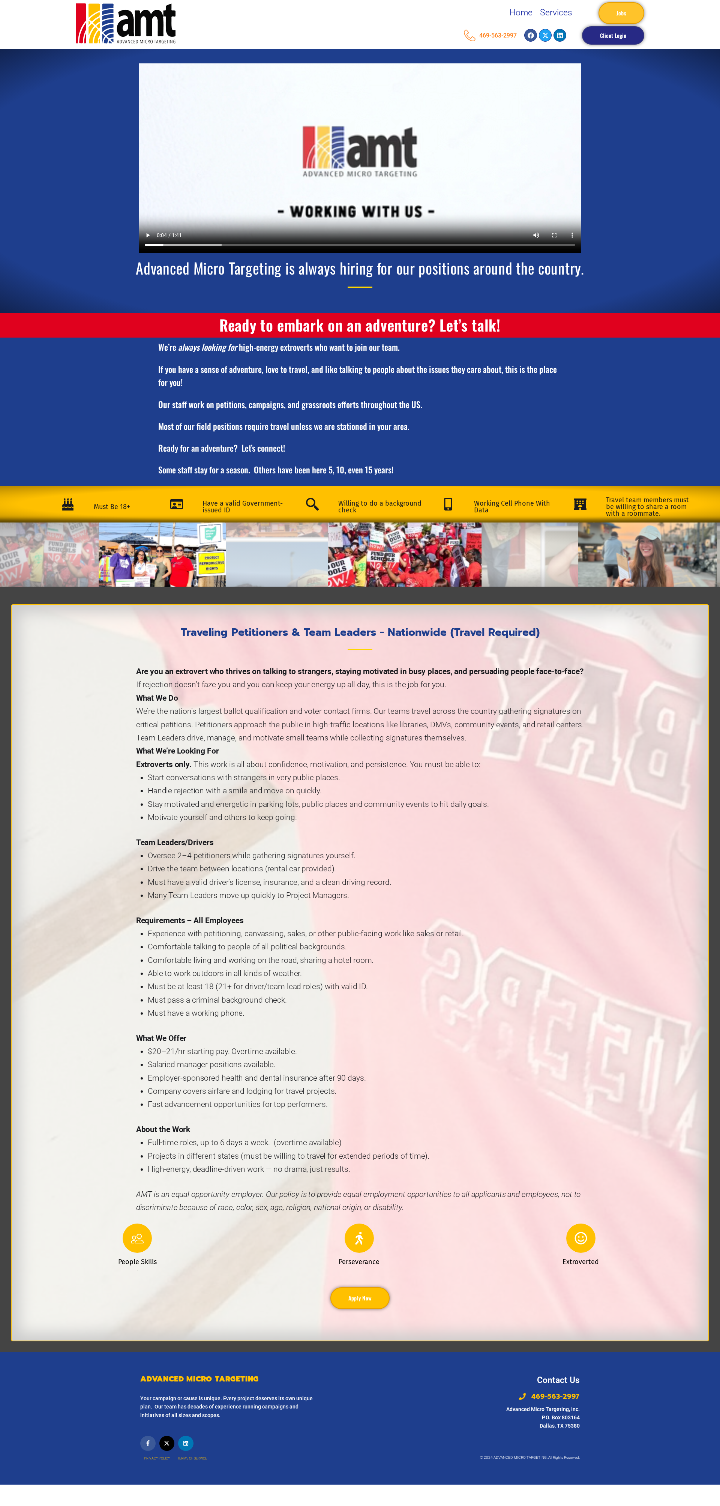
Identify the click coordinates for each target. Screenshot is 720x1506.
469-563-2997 (498, 35)
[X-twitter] (545, 35)
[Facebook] (530, 35)
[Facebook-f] (148, 1443)
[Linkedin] (560, 35)
